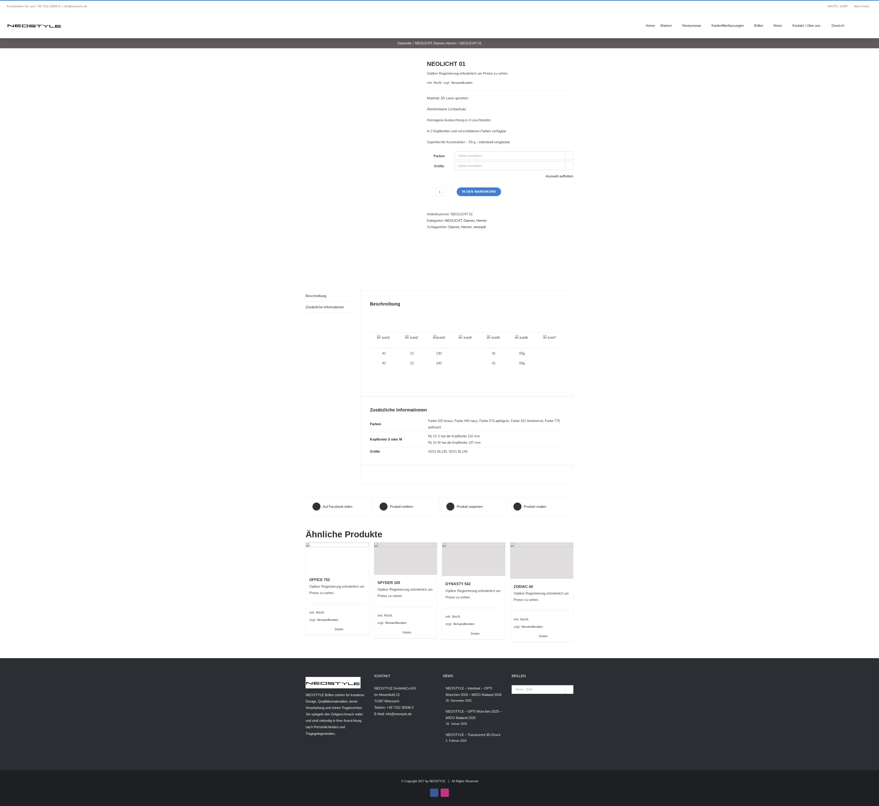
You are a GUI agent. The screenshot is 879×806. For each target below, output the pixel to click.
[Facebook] (307, 751)
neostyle (479, 227)
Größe (439, 166)
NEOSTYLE (437, 781)
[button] (865, 25)
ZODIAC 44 (523, 587)
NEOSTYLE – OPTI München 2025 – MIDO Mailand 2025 (474, 714)
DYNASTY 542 (458, 584)
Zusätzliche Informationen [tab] (325, 307)
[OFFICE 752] (337, 557)
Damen (469, 220)
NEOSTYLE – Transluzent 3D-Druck (473, 735)
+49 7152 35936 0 (400, 707)
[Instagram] (313, 751)
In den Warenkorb (479, 191)
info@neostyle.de (75, 6)
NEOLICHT (453, 220)
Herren (481, 220)
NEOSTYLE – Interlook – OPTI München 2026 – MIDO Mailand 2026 (474, 691)
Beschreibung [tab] (316, 296)
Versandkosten (461, 82)
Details (339, 629)
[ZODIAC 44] (541, 561)
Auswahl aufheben (559, 176)
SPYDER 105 (388, 583)
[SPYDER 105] (405, 559)
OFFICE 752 (319, 580)
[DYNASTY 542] (473, 559)
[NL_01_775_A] (363, 168)
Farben (439, 156)
